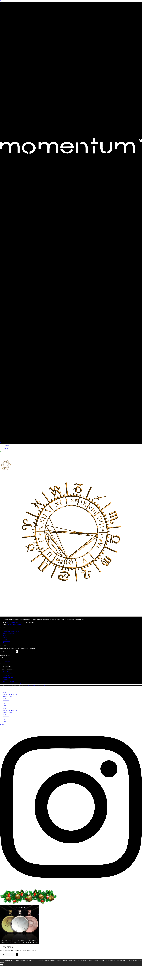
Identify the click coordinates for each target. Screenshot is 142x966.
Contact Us (6, 637)
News (4, 635)
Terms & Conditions (8, 673)
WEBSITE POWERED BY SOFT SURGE (37, 685)
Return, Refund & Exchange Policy (12, 683)
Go (17, 651)
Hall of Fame (6, 641)
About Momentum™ (8, 633)
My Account (6, 639)
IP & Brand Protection (8, 681)
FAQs (4, 643)
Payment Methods (8, 677)
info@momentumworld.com (13, 622)
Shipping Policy (7, 675)
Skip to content (4, 1)
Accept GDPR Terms (6, 655)
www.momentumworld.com (14, 624)
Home (4, 629)
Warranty (5, 679)
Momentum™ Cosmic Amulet (11, 631)
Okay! (1, 965)
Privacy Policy (6, 672)
